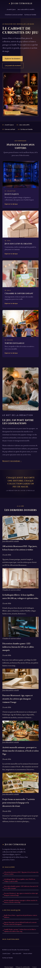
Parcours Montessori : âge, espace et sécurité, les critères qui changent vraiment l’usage (21, 894)
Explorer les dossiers (12, 59)
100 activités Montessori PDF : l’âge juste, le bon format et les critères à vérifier (21, 873)
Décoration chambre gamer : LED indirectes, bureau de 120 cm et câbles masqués (21, 887)
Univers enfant (8, 129)
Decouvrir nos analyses (12, 461)
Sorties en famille (30, 15)
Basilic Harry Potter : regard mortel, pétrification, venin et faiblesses (20, 916)
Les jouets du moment (13, 65)
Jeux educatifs (23, 125)
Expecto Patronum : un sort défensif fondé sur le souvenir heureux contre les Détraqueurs (20, 923)
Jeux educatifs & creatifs (25, 9)
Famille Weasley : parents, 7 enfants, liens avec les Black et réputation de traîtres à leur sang (20, 930)
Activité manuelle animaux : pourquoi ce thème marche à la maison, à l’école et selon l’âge (20, 901)
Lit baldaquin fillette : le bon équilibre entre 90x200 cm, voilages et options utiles (19, 880)
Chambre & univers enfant (14, 15)
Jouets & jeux (11, 9)
